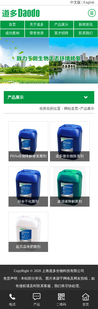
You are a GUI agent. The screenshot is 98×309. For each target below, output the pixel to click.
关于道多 (37, 24)
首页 (12, 24)
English (88, 2)
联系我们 (86, 33)
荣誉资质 (37, 33)
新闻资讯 (86, 24)
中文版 (75, 2)
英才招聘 (61, 33)
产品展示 (61, 24)
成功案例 (12, 33)
